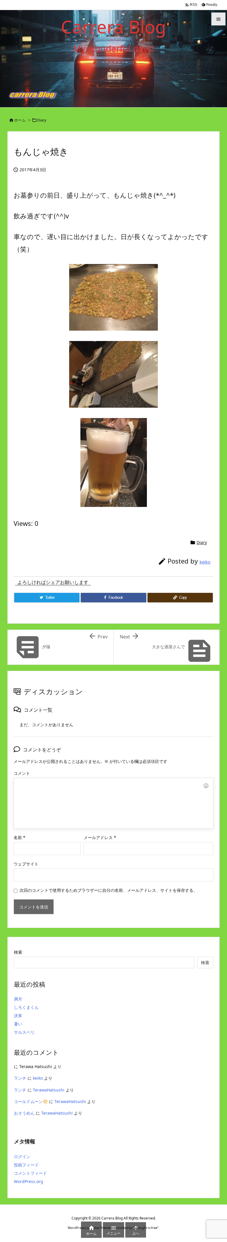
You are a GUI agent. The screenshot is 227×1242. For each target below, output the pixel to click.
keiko (205, 562)
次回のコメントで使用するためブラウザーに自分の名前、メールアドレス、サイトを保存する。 (108, 890)
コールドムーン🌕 (31, 1101)
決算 (18, 1015)
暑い (18, 1024)
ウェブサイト (26, 864)
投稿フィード (26, 1165)
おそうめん (24, 1113)
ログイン (22, 1156)
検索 (18, 952)
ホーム (20, 120)
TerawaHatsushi (48, 1090)
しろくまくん (26, 1007)
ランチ (20, 1078)
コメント (22, 773)
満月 (18, 999)
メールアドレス (100, 837)
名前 (19, 837)
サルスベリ (24, 1032)
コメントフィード (30, 1173)
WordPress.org (28, 1181)
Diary (41, 120)
